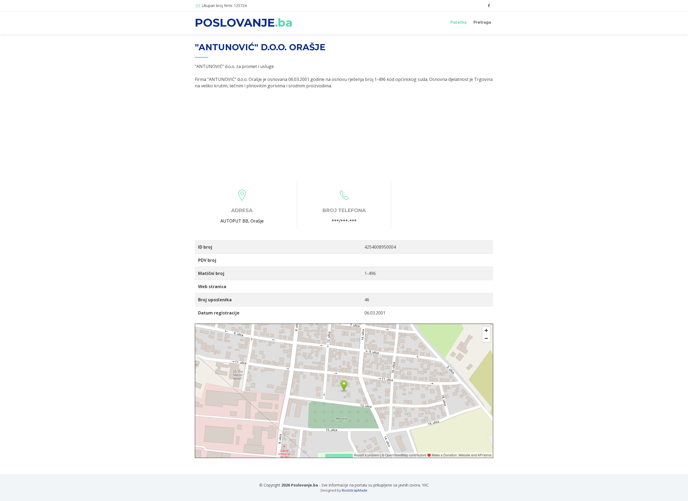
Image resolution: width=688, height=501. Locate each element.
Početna (458, 22)
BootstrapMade (354, 490)
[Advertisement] (344, 134)
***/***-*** (344, 221)
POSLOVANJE (244, 22)
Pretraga (482, 22)
